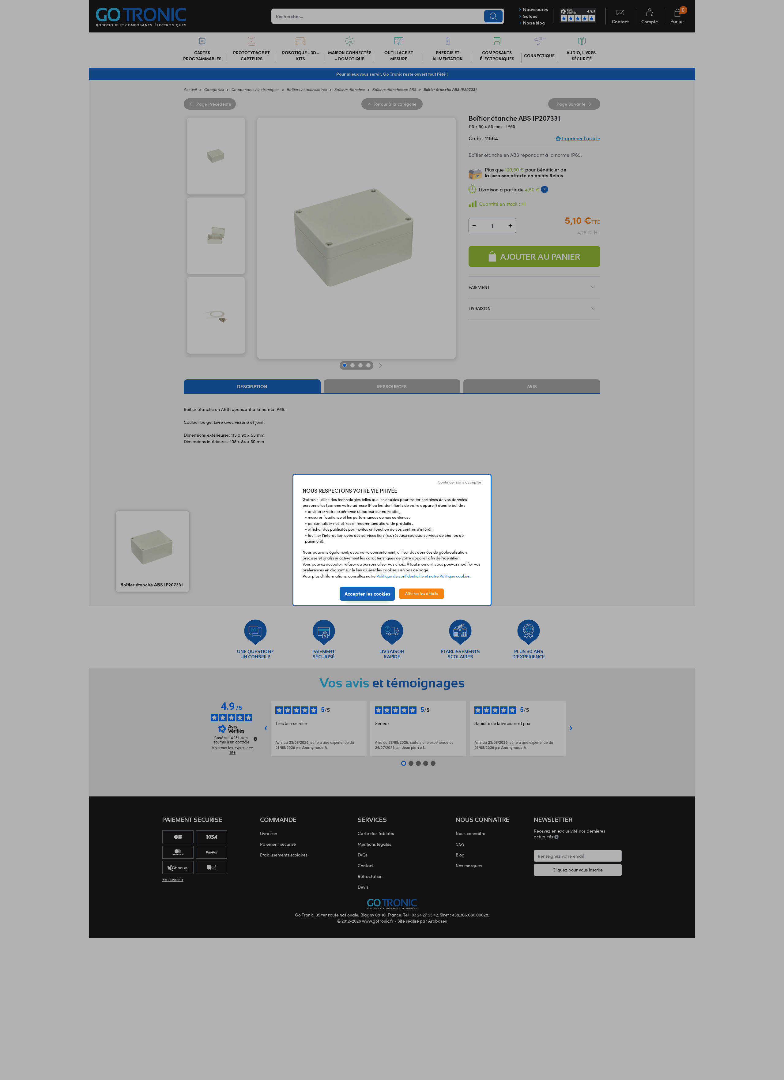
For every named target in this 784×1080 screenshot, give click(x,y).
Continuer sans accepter (459, 482)
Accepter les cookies (367, 593)
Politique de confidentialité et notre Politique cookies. (423, 576)
